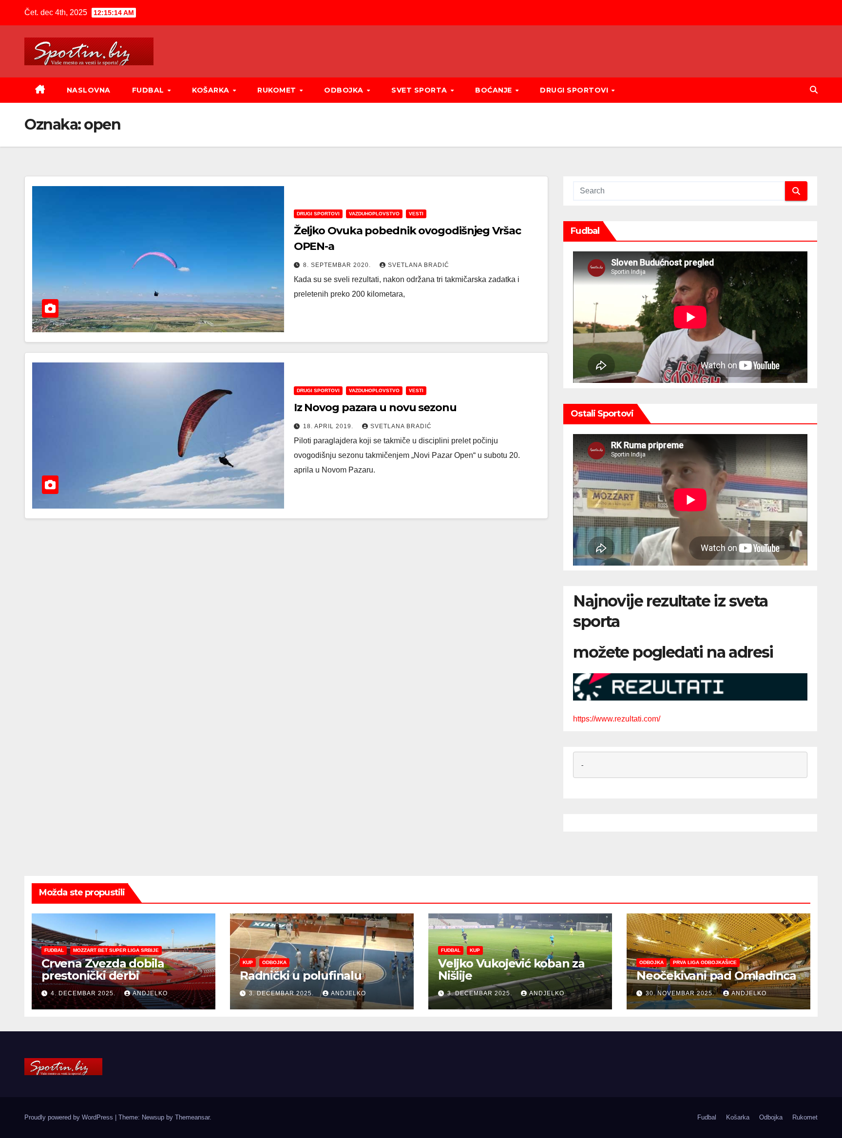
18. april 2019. (329, 426)
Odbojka (344, 90)
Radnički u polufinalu (301, 975)
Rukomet (277, 90)
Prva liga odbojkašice (705, 962)
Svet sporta (420, 90)
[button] (814, 90)
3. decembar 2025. (282, 993)
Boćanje (494, 90)
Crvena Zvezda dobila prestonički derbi (102, 969)
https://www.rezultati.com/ (616, 719)
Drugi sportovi (575, 90)
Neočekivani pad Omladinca (716, 975)
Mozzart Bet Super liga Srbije (116, 950)
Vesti (416, 213)
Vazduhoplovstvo (374, 213)
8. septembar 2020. (338, 265)
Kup (248, 962)
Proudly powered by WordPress (69, 1117)
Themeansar (192, 1117)
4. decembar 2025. (84, 993)
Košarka (211, 90)
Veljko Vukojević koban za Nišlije (511, 969)
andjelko (150, 993)
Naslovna (89, 90)
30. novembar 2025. (681, 993)
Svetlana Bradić (418, 265)
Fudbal (149, 90)
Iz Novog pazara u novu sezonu (375, 407)
